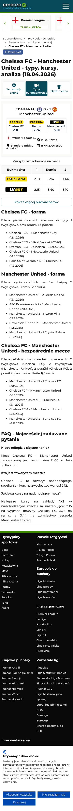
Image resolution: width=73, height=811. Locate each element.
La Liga (41, 619)
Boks (4, 549)
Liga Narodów (46, 597)
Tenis (5, 602)
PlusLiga (42, 667)
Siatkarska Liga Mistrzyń (52, 683)
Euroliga (42, 715)
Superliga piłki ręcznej (51, 704)
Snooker (6, 597)
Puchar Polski (45, 560)
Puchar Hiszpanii (13, 683)
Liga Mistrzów (45, 581)
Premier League (47, 613)
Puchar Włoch (10, 694)
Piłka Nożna (46, 140)
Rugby (5, 586)
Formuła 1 (8, 555)
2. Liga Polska (45, 555)
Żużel (5, 608)
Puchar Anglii (10, 667)
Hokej (5, 560)
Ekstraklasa (44, 544)
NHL (39, 731)
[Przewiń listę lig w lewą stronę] (5, 23)
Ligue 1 (41, 635)
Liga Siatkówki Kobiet (51, 672)
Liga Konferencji (47, 591)
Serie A (41, 629)
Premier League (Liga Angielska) (23, 138)
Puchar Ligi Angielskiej (17, 672)
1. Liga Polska (45, 549)
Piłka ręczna (9, 581)
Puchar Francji (11, 678)
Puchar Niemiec (12, 688)
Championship (46, 640)
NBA (39, 709)
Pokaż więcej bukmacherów (36, 202)
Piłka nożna (9, 576)
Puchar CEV (44, 688)
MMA (4, 570)
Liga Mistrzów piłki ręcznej (49, 696)
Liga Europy (44, 586)
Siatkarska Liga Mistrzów (53, 678)
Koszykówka (9, 565)
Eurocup (42, 720)
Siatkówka (8, 592)
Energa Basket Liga (49, 725)
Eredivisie (43, 650)
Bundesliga (44, 624)
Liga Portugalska (47, 645)
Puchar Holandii (12, 699)
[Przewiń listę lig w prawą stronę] (68, 23)
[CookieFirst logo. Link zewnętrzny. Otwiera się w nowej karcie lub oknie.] (4, 752)
